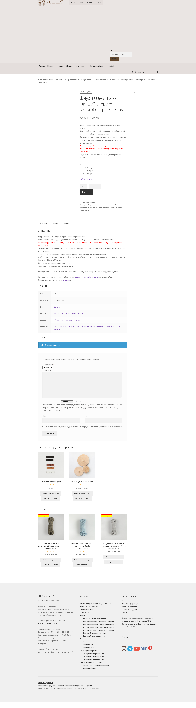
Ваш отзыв (47, 370)
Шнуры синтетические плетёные (96, 665)
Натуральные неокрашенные (94, 618)
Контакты (98, 2)
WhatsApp (67, 609)
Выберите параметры (51, 493)
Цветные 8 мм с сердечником (94, 636)
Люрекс (80, 313)
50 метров (68, 320)
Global (111, 66)
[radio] (106, 167)
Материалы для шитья (73, 80)
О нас (73, 2)
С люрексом (109, 326)
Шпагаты (83, 639)
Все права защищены (90, 688)
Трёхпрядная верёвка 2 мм (93, 653)
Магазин (50, 66)
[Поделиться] (13, 703)
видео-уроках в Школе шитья (87, 277)
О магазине (80, 66)
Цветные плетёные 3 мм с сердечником (98, 627)
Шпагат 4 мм (88, 645)
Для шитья (67, 326)
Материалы (59, 80)
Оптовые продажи (129, 609)
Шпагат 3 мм (88, 642)
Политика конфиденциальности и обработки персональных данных (65, 685)
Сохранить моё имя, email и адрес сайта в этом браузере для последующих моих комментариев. (83, 427)
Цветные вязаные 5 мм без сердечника (98, 630)
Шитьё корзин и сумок (89, 606)
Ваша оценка (48, 365)
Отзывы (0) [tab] (66, 223)
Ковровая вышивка (87, 609)
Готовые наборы (86, 601)
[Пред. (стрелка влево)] (2, 707)
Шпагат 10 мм (88, 647)
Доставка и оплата (85, 2)
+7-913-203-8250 (44, 623)
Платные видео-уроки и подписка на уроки (97, 604)
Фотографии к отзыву (51, 402)
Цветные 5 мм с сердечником (94, 633)
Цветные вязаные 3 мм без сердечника (98, 621)
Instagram (66, 280)
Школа (69, 66)
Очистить (88, 179)
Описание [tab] (44, 223)
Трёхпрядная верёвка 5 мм (93, 659)
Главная (42, 66)
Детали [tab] (55, 223)
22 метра (76, 320)
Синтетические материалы (91, 662)
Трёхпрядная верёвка (88, 650)
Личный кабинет (97, 66)
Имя (44, 416)
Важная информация (130, 604)
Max (49, 609)
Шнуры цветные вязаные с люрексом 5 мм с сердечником (102, 80)
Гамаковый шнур (89, 668)
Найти (114, 59)
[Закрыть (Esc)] (19, 703)
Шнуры (82, 615)
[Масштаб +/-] (2, 703)
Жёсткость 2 (78, 326)
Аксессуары (84, 612)
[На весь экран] (8, 703)
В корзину (86, 192)
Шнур (60, 326)
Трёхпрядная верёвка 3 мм (93, 656)
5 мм (55, 326)
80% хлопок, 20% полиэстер (65, 313)
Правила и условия (45, 682)
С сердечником (97, 326)
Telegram (55, 609)
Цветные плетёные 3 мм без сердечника (99, 624)
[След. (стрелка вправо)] (8, 707)
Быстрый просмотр (51, 498)
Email (87, 416)
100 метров (58, 320)
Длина (82, 165)
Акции (61, 66)
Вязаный (87, 326)
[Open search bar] (111, 51)
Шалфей (57, 307)
